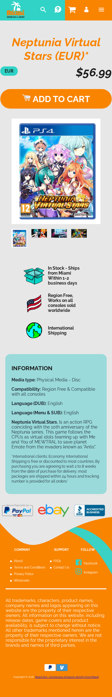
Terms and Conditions (29, 567)
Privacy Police (24, 574)
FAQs (57, 561)
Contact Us (61, 567)
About (18, 561)
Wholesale (22, 580)
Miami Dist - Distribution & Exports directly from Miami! (67, 676)
